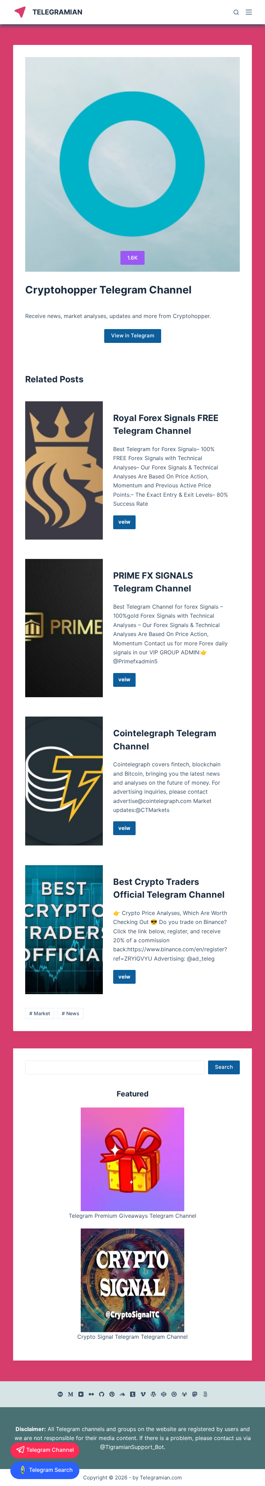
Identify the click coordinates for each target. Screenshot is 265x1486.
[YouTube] (81, 1394)
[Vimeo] (143, 1394)
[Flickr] (91, 1394)
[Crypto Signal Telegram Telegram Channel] (132, 1280)
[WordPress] (153, 1394)
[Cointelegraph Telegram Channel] (63, 781)
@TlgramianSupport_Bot (132, 1446)
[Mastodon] (194, 1394)
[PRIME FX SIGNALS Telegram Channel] (63, 628)
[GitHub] (101, 1394)
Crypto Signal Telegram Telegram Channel (132, 1336)
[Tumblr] (132, 1394)
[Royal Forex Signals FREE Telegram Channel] (63, 470)
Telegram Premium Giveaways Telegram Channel (132, 1215)
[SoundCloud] (122, 1394)
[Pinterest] (112, 1394)
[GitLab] (184, 1394)
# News (70, 1013)
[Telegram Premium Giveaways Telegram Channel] (132, 1159)
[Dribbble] (174, 1394)
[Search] (236, 12)
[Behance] (60, 1394)
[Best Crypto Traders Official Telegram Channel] (63, 929)
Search (224, 1067)
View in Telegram (132, 335)
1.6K (132, 257)
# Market (39, 1013)
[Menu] (249, 12)
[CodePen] (163, 1394)
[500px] (205, 1394)
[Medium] (70, 1394)
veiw (127, 523)
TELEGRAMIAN (57, 12)
